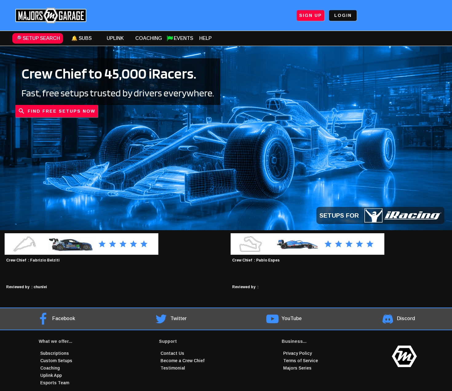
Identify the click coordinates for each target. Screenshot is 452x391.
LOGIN (343, 15)
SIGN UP (310, 15)
